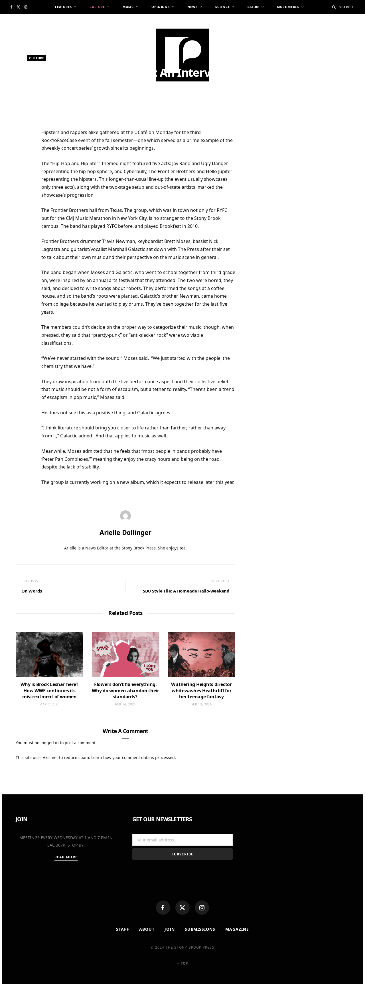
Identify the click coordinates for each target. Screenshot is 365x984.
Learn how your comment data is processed (133, 757)
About (147, 929)
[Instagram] (202, 907)
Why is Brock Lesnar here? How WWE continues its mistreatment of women (49, 690)
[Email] (23, 193)
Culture (97, 7)
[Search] (334, 7)
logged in (49, 742)
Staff (122, 929)
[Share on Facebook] (23, 151)
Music (128, 7)
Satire (253, 7)
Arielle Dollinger (51, 102)
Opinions (160, 7)
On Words (31, 591)
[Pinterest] (23, 179)
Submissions (200, 929)
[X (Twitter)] (182, 907)
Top (184, 963)
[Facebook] (163, 907)
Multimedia (288, 7)
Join (170, 929)
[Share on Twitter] (23, 165)
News (192, 7)
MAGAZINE (237, 929)
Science (222, 7)
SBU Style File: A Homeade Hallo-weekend (186, 591)
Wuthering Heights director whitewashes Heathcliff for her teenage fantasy (201, 690)
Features (63, 7)
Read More (66, 857)
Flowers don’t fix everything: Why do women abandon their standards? (125, 690)
